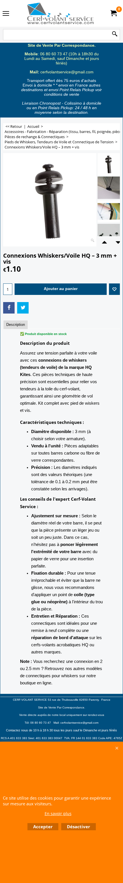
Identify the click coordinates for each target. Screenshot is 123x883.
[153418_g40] (109, 211)
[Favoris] (114, 289)
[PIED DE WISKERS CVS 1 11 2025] (109, 235)
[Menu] (6, 14)
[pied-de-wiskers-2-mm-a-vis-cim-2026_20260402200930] (109, 188)
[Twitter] (23, 308)
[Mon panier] (113, 13)
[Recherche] (114, 34)
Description (15, 324)
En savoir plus (58, 813)
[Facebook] (9, 308)
